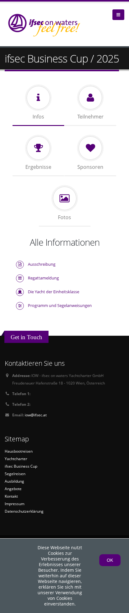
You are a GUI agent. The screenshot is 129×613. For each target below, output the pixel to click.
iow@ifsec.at (36, 414)
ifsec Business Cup (21, 466)
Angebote (13, 488)
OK (110, 560)
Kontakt (11, 496)
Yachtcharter (16, 458)
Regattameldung (43, 278)
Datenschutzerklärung (24, 511)
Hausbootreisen (19, 451)
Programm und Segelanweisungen (60, 305)
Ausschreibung (41, 264)
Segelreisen (15, 473)
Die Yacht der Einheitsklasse (53, 291)
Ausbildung (14, 481)
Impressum (14, 503)
